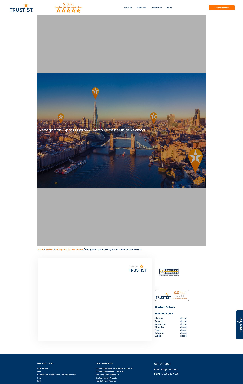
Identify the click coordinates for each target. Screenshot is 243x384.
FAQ (39, 381)
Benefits (128, 7)
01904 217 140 (170, 373)
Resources (157, 7)
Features (141, 7)
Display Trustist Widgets (106, 377)
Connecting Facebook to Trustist (110, 371)
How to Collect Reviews (106, 381)
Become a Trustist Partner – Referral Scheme (56, 374)
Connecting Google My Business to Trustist (114, 368)
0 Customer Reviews (180, 298)
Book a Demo (42, 368)
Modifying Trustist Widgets (107, 374)
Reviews (49, 249)
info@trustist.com (169, 369)
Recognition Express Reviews (69, 249)
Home (41, 249)
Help (39, 377)
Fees (169, 7)
